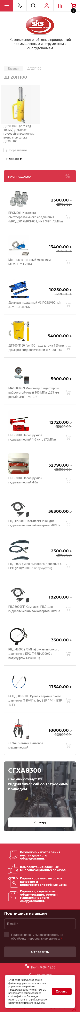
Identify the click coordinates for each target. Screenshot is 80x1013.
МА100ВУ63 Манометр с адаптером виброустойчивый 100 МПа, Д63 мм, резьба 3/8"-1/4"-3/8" (33, 392)
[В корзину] (68, 217)
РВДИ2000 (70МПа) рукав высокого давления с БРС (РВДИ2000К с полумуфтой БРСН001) (33, 654)
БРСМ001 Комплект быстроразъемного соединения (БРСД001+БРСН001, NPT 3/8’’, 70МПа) (35, 217)
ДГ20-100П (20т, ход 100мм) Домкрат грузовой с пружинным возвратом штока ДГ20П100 (18, 133)
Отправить (40, 952)
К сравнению (18, 150)
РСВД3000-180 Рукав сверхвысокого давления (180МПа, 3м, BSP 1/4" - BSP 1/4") (35, 700)
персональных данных (44, 938)
